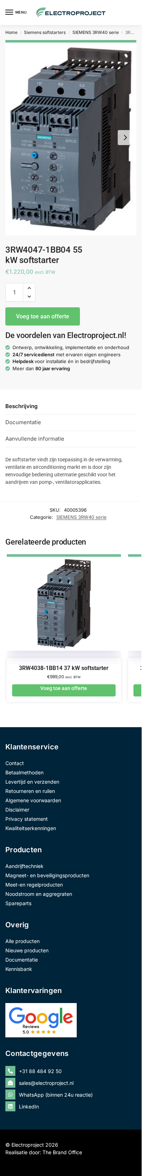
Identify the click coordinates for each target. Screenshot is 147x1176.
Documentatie (21, 960)
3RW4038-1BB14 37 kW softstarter (63, 668)
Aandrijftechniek (24, 866)
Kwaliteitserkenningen (30, 828)
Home (11, 32)
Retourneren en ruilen (30, 791)
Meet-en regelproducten (34, 885)
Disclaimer (17, 810)
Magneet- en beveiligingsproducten (47, 875)
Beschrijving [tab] (21, 406)
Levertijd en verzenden (32, 782)
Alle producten (22, 941)
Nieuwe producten (27, 950)
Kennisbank (18, 969)
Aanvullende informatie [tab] (34, 438)
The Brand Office (62, 1152)
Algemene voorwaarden (33, 800)
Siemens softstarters (45, 32)
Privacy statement (26, 819)
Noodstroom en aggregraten (38, 894)
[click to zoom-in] (70, 137)
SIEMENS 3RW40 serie (95, 32)
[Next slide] (125, 137)
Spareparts (18, 903)
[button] (29, 288)
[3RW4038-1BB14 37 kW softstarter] (64, 609)
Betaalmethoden (24, 772)
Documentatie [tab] (23, 422)
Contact (14, 763)
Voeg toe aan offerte (42, 316)
